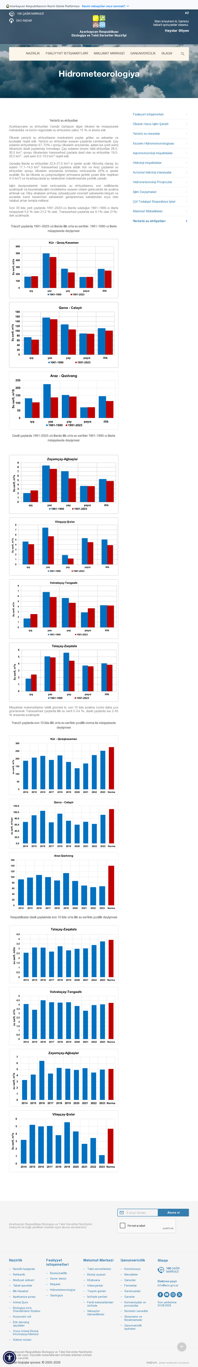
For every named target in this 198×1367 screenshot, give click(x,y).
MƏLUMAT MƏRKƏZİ (109, 53)
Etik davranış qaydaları (21, 1324)
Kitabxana (93, 1280)
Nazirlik (15, 1260)
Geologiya (56, 1295)
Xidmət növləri (22, 1339)
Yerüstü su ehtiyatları (149, 221)
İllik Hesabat (20, 1291)
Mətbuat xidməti (23, 1280)
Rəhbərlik (19, 1274)
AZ (187, 12)
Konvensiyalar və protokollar (135, 1304)
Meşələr (55, 1284)
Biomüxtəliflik (58, 1273)
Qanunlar (130, 1280)
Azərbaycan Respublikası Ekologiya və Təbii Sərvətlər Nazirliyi (99, 33)
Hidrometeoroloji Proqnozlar (152, 182)
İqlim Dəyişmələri (144, 192)
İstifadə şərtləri (97, 1296)
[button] (9, 1357)
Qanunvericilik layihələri (133, 1327)
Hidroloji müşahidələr (147, 162)
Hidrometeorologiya (62, 1289)
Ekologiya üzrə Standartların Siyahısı (26, 1309)
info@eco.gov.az (168, 1285)
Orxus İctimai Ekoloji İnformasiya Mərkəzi (26, 1333)
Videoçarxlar (95, 1285)
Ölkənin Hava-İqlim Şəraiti (150, 124)
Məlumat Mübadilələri (147, 211)
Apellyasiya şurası (24, 1296)
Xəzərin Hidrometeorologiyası (153, 143)
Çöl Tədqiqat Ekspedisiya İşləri (154, 201)
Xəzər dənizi (58, 1278)
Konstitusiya (132, 1269)
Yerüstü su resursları (146, 133)
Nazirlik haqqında (24, 1269)
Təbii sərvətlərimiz (99, 1269)
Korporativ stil (22, 1316)
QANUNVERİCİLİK (143, 53)
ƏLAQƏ (166, 53)
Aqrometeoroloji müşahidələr (153, 153)
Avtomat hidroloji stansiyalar (152, 172)
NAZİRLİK (33, 53)
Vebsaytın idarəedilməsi (95, 1312)
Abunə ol (173, 1212)
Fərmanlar (130, 1285)
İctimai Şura (20, 1302)
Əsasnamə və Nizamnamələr (133, 1318)
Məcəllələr (131, 1274)
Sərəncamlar (132, 1291)
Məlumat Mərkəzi (98, 1260)
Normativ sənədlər (136, 1311)
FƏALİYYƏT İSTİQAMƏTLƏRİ (67, 53)
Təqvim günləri (96, 1291)
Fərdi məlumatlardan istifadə (100, 1304)
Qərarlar (129, 1296)
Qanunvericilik (132, 1260)
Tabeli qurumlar (22, 1285)
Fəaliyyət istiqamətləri (148, 114)
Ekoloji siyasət (96, 1274)
